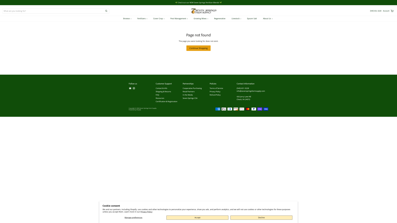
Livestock (236, 18)
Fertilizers (141, 18)
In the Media (188, 95)
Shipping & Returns (163, 91)
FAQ (157, 95)
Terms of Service (216, 88)
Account (386, 11)
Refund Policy (215, 95)
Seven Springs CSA (190, 98)
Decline (261, 217)
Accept (197, 217)
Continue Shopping (198, 48)
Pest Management (178, 18)
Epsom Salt (252, 18)
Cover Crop (158, 18)
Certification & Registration (166, 101)
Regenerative (219, 18)
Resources (160, 98)
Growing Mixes (200, 18)
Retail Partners (189, 91)
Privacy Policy (146, 212)
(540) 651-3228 (375, 11)
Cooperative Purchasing (192, 88)
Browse (126, 18)
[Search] (106, 11)
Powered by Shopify (135, 110)
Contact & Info (161, 88)
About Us (267, 18)
